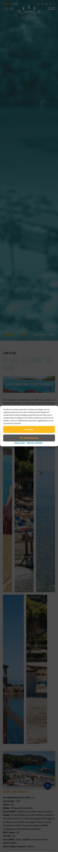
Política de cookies (19, 443)
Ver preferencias (29, 437)
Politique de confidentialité (34, 443)
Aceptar (29, 429)
